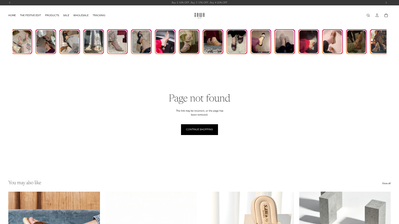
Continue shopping (199, 129)
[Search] (368, 15)
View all (386, 183)
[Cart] (386, 15)
